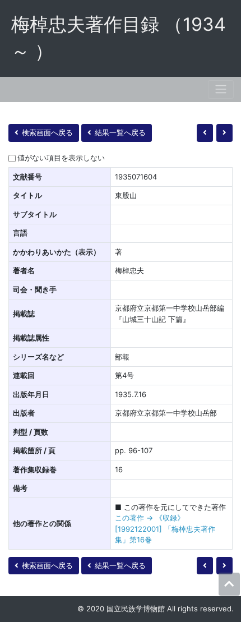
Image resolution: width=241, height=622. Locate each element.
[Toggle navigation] (221, 89)
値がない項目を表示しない (61, 157)
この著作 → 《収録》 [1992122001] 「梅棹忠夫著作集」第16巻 (165, 528)
